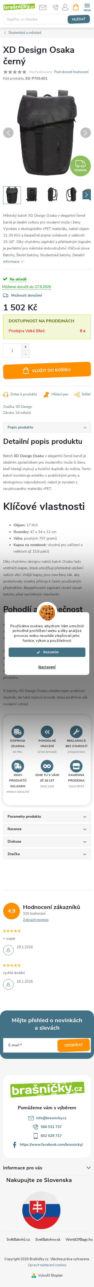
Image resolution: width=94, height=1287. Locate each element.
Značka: (17, 407)
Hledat (79, 19)
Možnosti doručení (26, 295)
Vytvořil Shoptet (50, 1275)
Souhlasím (49, 652)
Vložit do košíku (51, 370)
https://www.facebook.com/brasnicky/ (51, 1144)
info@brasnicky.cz (51, 1118)
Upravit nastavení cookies (47, 1265)
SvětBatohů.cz (18, 1239)
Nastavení (47, 667)
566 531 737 (51, 1126)
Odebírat (73, 1045)
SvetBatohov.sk (47, 1239)
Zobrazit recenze (36, 920)
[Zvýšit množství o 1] (25, 347)
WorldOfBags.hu (79, 1239)
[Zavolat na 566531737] (55, 7)
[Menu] (87, 7)
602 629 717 (51, 1135)
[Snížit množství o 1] (25, 354)
